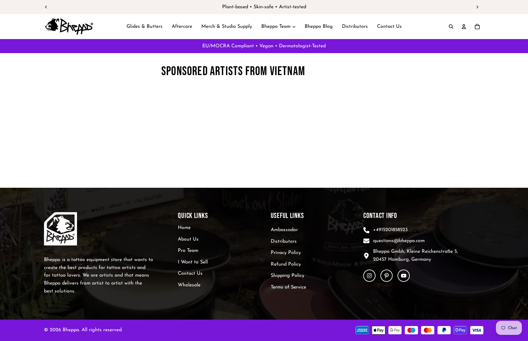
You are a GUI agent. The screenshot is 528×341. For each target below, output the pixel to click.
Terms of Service (288, 287)
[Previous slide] (46, 7)
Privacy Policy (286, 252)
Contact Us (190, 273)
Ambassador (284, 229)
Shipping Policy (287, 276)
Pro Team (188, 250)
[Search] (451, 26)
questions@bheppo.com (399, 240)
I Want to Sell (193, 262)
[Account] (464, 26)
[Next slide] (477, 7)
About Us (188, 239)
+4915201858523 (390, 229)
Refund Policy (286, 264)
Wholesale (189, 285)
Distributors (284, 241)
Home (184, 227)
